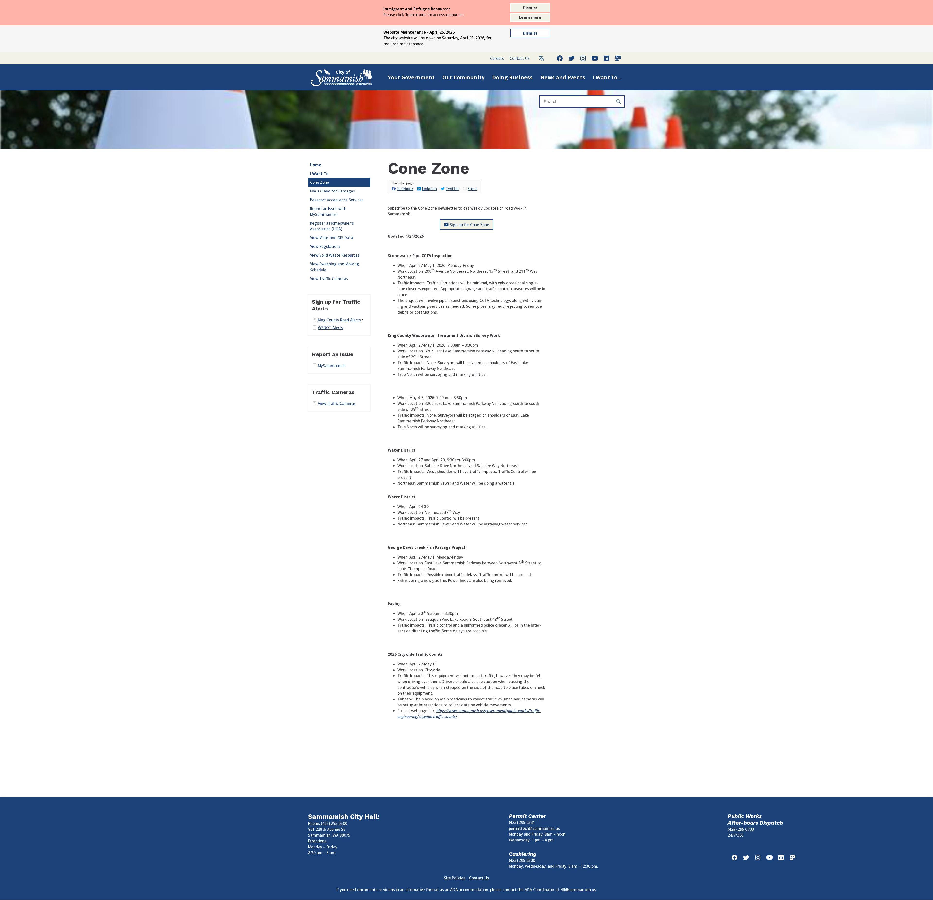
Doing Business (512, 77)
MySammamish (332, 365)
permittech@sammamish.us (534, 828)
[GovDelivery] (618, 58)
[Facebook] (560, 58)
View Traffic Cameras (329, 278)
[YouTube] (595, 58)
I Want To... (607, 77)
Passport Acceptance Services (336, 199)
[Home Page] (336, 77)
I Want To (319, 173)
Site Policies (454, 878)
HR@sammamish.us (578, 889)
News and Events (562, 77)
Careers (497, 58)
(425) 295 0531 (522, 822)
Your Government (411, 77)
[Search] (618, 101)
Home (315, 164)
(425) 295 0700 (741, 829)
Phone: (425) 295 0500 (327, 823)
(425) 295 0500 (522, 860)
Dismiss (530, 7)
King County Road (339, 320)
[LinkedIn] (606, 58)
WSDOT (330, 327)
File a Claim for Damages (332, 191)
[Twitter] (571, 58)
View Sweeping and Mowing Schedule (334, 266)
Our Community (463, 77)
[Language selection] (541, 58)
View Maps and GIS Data (331, 237)
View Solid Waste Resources (335, 255)
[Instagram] (583, 58)
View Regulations (325, 246)
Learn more (530, 17)
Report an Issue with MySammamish (328, 211)
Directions (317, 841)
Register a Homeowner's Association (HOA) (332, 226)
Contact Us (520, 58)
